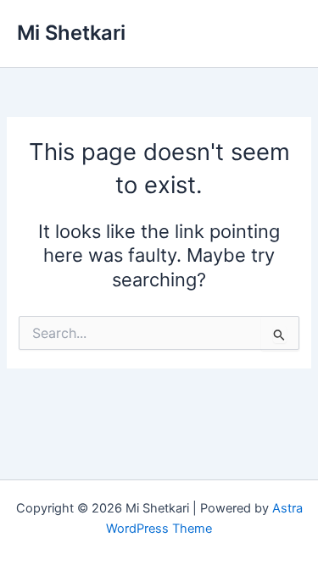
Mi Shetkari (71, 32)
